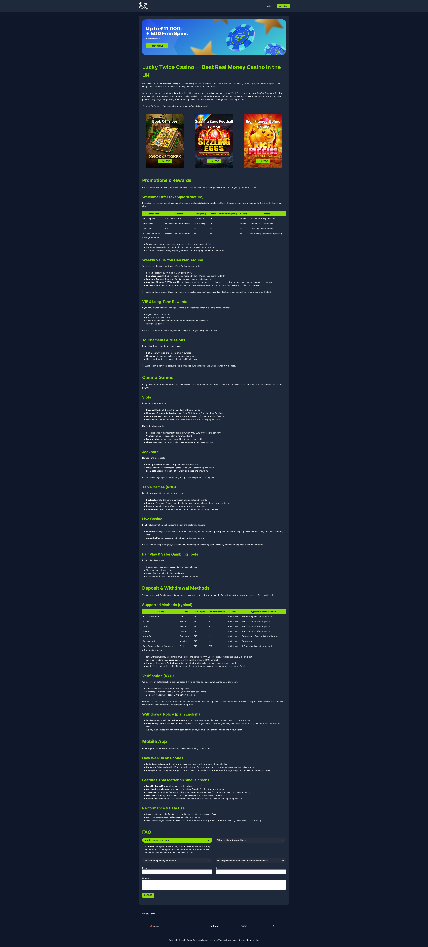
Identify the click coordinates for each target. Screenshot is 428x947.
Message (146, 878)
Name (144, 868)
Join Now (283, 6)
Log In (268, 6)
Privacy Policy (148, 914)
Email (218, 868)
